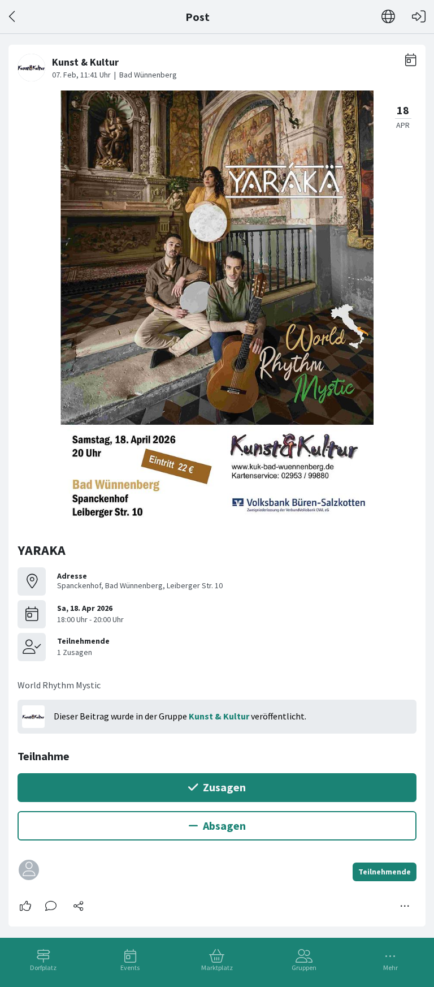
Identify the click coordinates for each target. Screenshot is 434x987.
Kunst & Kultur (219, 716)
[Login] (418, 16)
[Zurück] (13, 16)
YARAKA (42, 550)
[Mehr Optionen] (405, 906)
